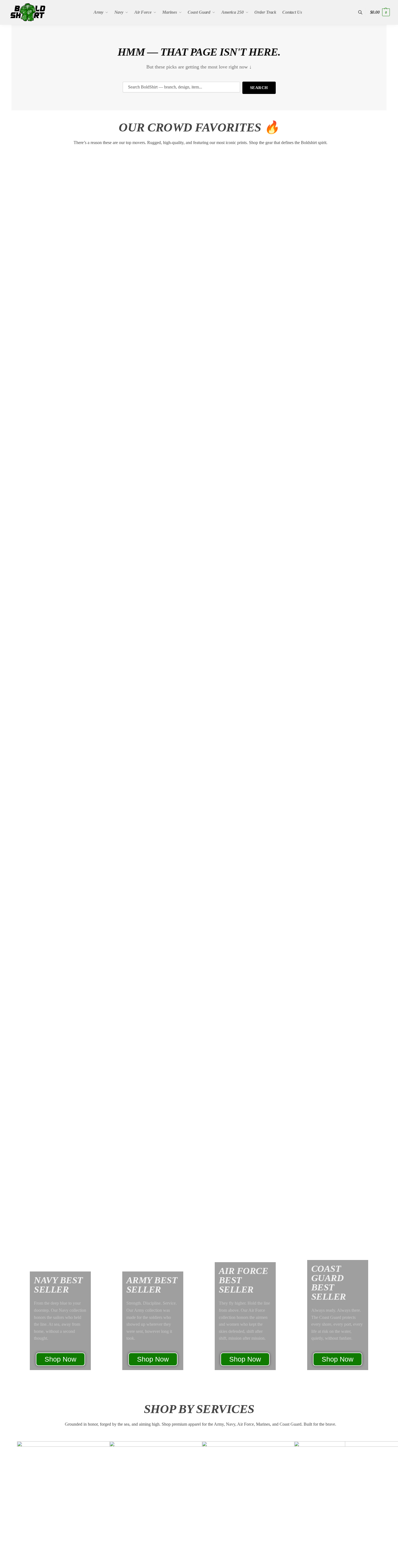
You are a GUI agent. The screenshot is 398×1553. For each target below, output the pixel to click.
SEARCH (259, 87)
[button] (380, 12)
